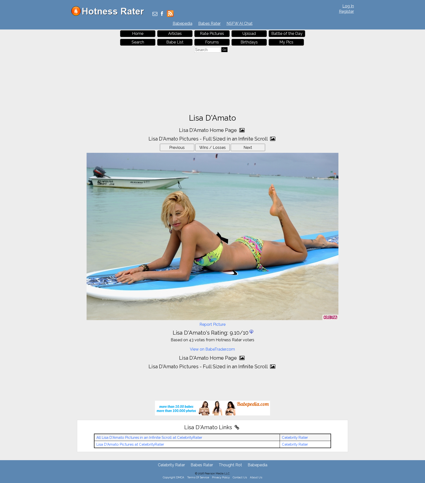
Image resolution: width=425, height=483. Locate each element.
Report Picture (212, 324)
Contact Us (240, 477)
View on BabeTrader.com (212, 349)
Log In (348, 6)
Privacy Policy (221, 477)
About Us (256, 477)
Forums (212, 42)
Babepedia (182, 23)
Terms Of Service (198, 477)
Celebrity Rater (295, 437)
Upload (249, 33)
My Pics (286, 42)
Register (346, 11)
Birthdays (249, 42)
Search (138, 42)
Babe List (174, 42)
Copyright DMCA (173, 477)
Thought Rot (230, 465)
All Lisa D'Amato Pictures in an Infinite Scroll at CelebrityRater (149, 437)
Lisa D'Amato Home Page (208, 130)
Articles (175, 33)
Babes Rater (209, 23)
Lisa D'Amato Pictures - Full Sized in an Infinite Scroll (209, 139)
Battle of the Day (287, 33)
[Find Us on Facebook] (162, 14)
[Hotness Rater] (109, 14)
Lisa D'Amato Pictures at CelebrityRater (130, 444)
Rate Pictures (212, 33)
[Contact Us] (155, 14)
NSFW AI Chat (240, 23)
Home (137, 33)
